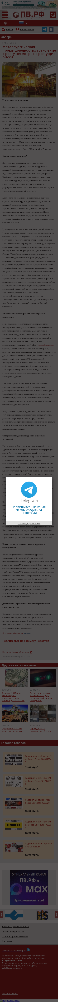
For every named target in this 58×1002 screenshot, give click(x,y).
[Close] (52, 477)
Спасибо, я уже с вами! (29, 523)
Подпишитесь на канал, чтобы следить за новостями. (29, 510)
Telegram (29, 500)
